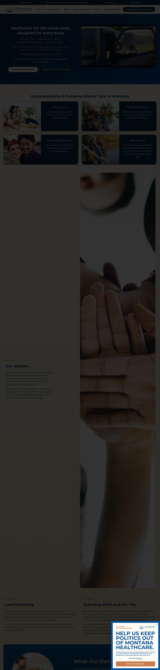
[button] (157, 624)
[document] (80, 335)
